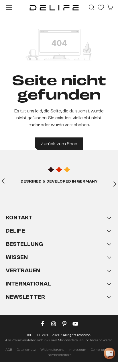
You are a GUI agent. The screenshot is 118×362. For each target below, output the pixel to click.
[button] (59, 263)
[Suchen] (91, 7)
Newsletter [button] (25, 297)
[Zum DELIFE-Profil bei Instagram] (53, 325)
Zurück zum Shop (59, 143)
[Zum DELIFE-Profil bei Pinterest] (64, 325)
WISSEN (17, 257)
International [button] (28, 283)
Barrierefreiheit (59, 355)
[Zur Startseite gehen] (54, 7)
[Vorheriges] (3, 180)
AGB (8, 350)
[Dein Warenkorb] (110, 7)
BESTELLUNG (24, 244)
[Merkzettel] (100, 7)
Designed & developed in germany (59, 181)
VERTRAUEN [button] (23, 270)
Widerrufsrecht (52, 350)
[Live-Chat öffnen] (109, 353)
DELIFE (15, 230)
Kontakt (19, 217)
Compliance (99, 350)
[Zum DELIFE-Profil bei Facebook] (43, 325)
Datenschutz (26, 350)
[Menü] (9, 7)
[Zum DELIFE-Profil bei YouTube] (75, 325)
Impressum (77, 350)
